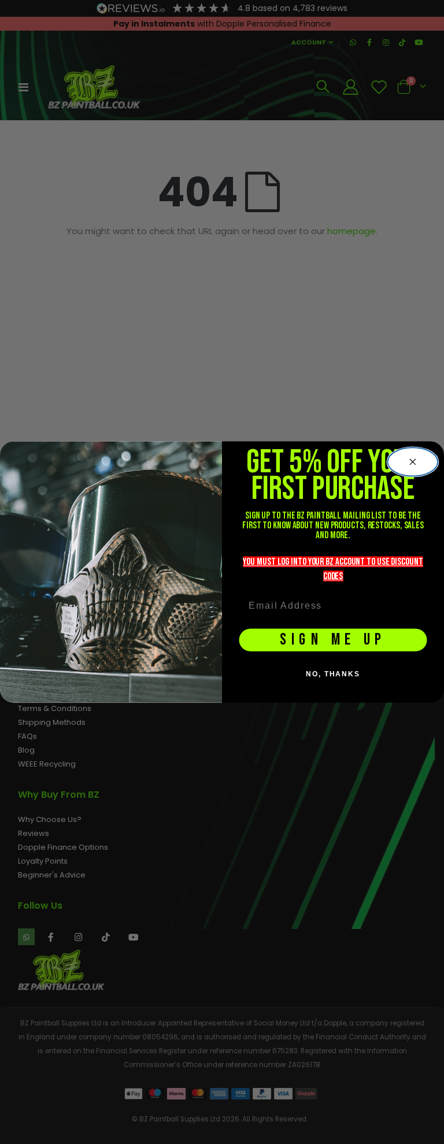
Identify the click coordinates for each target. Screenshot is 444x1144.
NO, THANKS (333, 674)
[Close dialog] (413, 462)
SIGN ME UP (333, 640)
